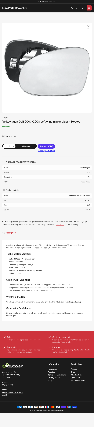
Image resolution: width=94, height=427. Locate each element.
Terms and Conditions (57, 375)
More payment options (46, 151)
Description (11, 233)
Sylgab (5, 117)
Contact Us (75, 378)
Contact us (60, 224)
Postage (74, 369)
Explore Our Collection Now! (47, 2)
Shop (73, 372)
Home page (52, 369)
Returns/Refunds (78, 381)
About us (51, 372)
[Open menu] (89, 7)
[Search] (72, 7)
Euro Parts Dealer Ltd (14, 7)
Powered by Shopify (57, 410)
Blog (50, 381)
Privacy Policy (53, 378)
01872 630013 (7, 385)
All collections (76, 375)
